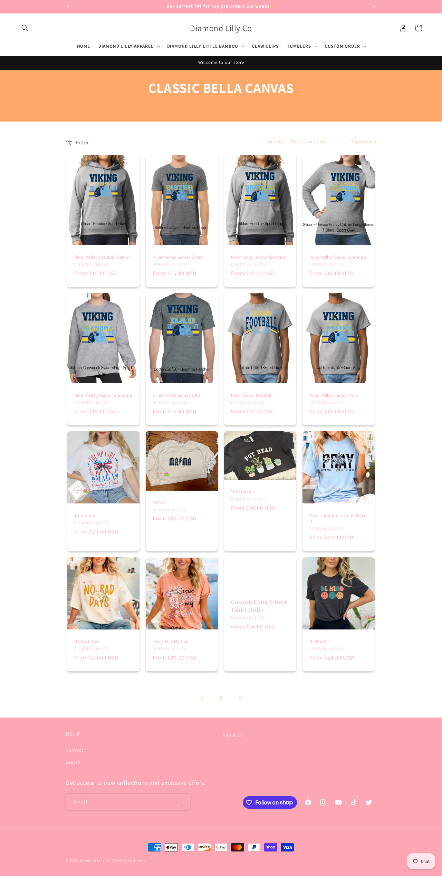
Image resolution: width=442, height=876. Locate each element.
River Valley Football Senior (102, 257)
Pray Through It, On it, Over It (337, 518)
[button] (24, 28)
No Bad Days (87, 641)
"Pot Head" (242, 492)
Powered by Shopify (129, 860)
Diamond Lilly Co (95, 860)
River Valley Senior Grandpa (337, 257)
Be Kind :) (319, 641)
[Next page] (239, 697)
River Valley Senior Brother (258, 257)
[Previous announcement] (68, 6)
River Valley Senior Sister (178, 257)
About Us (232, 735)
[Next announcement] (374, 6)
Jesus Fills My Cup (171, 641)
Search (73, 762)
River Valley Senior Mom (333, 395)
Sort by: (275, 141)
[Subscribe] (182, 802)
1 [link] (202, 697)
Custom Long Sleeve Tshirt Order (259, 605)
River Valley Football (252, 395)
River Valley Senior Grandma (103, 395)
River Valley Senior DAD (176, 395)
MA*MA (159, 502)
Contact (74, 750)
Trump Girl (85, 515)
